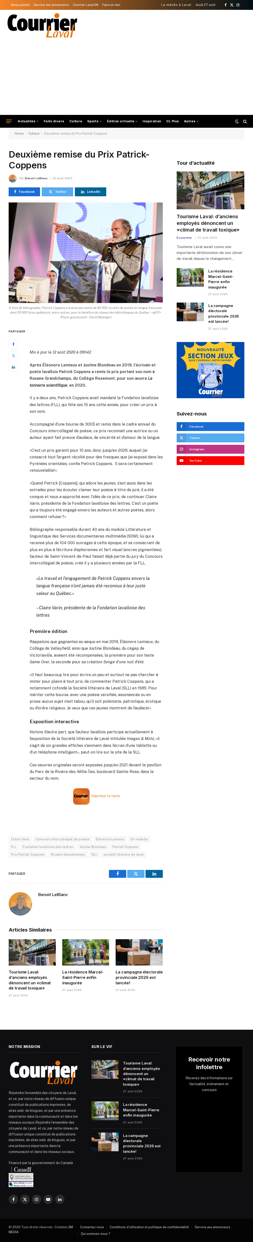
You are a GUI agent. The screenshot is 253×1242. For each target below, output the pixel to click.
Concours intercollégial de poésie (63, 839)
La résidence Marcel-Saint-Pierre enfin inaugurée (83, 977)
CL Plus (172, 121)
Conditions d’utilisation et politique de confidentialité (149, 1227)
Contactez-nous (92, 1227)
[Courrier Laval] (42, 25)
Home (19, 133)
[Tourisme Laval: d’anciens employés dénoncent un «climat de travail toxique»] (32, 952)
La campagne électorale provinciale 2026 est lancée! (139, 977)
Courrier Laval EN (85, 5)
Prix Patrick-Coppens (28, 854)
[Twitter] (13, 355)
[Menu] (9, 121)
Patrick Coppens (125, 847)
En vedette (139, 839)
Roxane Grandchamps (68, 854)
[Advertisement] (126, 77)
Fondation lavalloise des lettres (48, 847)
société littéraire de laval (124, 854)
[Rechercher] (244, 121)
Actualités (26, 121)
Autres (189, 121)
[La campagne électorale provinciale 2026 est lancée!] (139, 952)
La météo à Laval (176, 5)
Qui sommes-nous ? (95, 1234)
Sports (93, 121)
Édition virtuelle (120, 121)
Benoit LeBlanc (36, 178)
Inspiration (152, 121)
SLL (94, 854)
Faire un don (111, 5)
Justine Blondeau (93, 847)
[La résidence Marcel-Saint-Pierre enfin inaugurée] (85, 952)
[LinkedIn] (13, 367)
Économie (184, 237)
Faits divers (54, 121)
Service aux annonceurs (51, 5)
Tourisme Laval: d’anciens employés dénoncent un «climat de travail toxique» (30, 980)
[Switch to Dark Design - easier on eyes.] (237, 121)
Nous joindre (20, 5)
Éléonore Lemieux (110, 839)
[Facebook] (13, 344)
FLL (14, 847)
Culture (75, 121)
